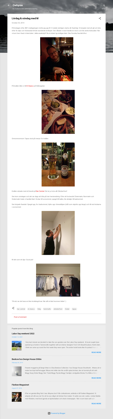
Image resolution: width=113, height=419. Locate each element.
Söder (67, 309)
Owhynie (18, 5)
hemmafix (47, 309)
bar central (21, 309)
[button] (100, 18)
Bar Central (40, 191)
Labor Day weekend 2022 (23, 333)
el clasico (31, 309)
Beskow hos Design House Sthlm (26, 359)
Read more (96, 352)
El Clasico (30, 86)
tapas (74, 309)
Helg (39, 309)
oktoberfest (58, 309)
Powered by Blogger (57, 413)
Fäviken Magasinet (20, 385)
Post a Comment (20, 317)
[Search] (104, 6)
